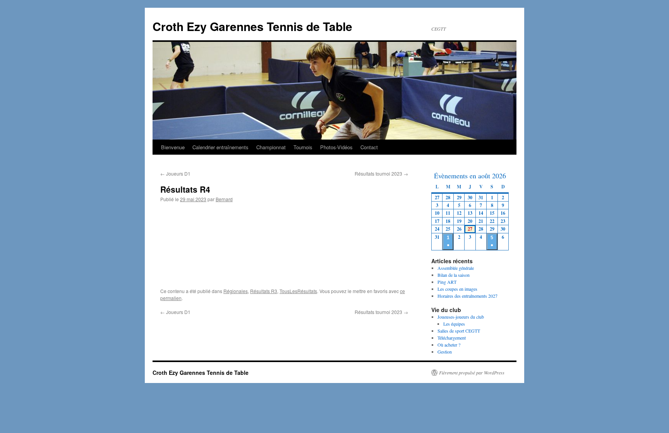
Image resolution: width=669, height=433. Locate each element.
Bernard (224, 199)
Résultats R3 (263, 291)
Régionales (235, 291)
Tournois (302, 147)
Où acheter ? (448, 345)
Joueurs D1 (175, 173)
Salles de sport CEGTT (458, 331)
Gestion (444, 351)
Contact (369, 147)
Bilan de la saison (453, 275)
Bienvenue (173, 147)
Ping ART (446, 282)
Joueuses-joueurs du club (460, 317)
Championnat (271, 147)
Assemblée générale (455, 268)
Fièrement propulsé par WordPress (471, 372)
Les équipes (454, 324)
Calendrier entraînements (220, 147)
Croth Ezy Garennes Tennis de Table (252, 26)
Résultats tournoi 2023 (381, 173)
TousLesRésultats (298, 291)
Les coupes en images (457, 289)
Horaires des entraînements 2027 (467, 296)
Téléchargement (451, 338)
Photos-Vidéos (336, 147)
